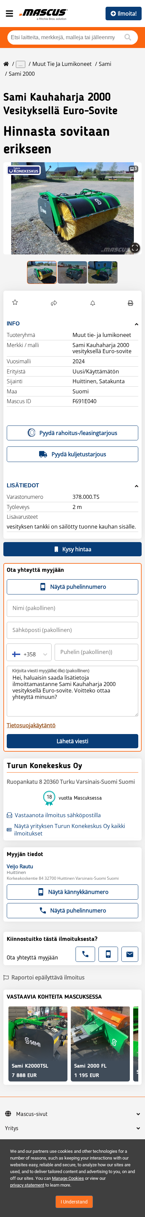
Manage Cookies (68, 1178)
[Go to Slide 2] (72, 272)
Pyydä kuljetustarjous (79, 454)
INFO (13, 323)
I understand (74, 1201)
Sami (105, 64)
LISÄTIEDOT (23, 485)
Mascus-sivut (32, 1114)
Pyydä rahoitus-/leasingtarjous (78, 433)
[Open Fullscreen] (135, 248)
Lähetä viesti (72, 741)
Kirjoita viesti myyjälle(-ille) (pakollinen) (50, 670)
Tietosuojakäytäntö (31, 725)
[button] (72, 208)
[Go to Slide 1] (42, 272)
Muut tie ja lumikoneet (62, 64)
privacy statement (27, 1185)
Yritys (11, 1128)
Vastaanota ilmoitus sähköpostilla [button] (58, 815)
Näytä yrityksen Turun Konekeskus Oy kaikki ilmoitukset (69, 829)
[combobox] (12, 654)
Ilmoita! (127, 13)
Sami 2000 (22, 73)
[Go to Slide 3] (103, 272)
